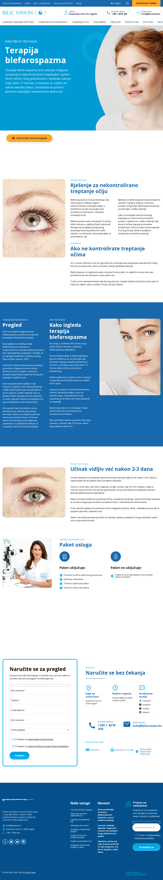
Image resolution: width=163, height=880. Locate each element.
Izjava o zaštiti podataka (136, 874)
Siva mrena (99, 22)
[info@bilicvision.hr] (127, 724)
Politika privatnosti (133, 872)
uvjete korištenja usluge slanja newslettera (48, 746)
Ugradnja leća (80, 22)
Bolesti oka (132, 22)
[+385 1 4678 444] (92, 725)
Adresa (72, 11)
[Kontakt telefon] (108, 13)
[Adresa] (66, 13)
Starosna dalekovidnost (52, 22)
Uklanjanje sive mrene (79, 825)
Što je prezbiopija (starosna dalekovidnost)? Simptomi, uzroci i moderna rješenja (106, 814)
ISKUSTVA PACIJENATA (12, 3)
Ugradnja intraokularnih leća (80, 820)
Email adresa (146, 11)
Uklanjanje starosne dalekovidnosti (78, 814)
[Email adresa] (138, 13)
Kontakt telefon (118, 11)
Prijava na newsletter (140, 804)
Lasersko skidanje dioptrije (18, 22)
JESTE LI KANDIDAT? (42, 3)
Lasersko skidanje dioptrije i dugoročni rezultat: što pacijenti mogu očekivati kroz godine (108, 830)
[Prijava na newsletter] (128, 804)
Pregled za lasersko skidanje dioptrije (78, 836)
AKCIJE (78, 3)
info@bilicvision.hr (137, 634)
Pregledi (116, 22)
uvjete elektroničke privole (40, 739)
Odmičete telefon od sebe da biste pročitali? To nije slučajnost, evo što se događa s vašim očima (108, 846)
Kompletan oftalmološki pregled (80, 830)
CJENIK (27, 3)
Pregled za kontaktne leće (81, 841)
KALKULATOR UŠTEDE (63, 3)
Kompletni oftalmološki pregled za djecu (80, 846)
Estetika (148, 22)
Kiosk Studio (30, 872)
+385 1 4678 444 (107, 727)
